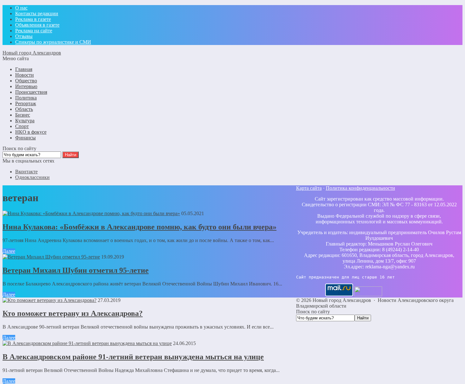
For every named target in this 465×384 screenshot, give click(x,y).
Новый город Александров (32, 52)
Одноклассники (32, 177)
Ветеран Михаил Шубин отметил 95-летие (76, 270)
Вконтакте (26, 171)
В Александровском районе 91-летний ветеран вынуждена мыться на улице (133, 357)
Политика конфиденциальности (360, 188)
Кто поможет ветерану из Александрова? (73, 313)
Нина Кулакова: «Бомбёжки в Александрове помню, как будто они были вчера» (139, 227)
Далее (9, 251)
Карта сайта (309, 188)
